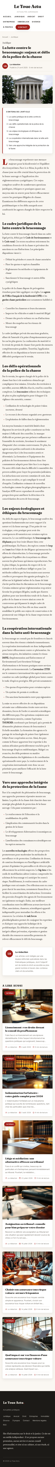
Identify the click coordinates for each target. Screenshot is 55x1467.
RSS (5, 1425)
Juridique (19, 17)
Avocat (31, 17)
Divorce (36, 22)
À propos (8, 27)
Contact (22, 27)
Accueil (7, 17)
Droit (41, 17)
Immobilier (23, 22)
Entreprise (9, 22)
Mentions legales (39, 1420)
